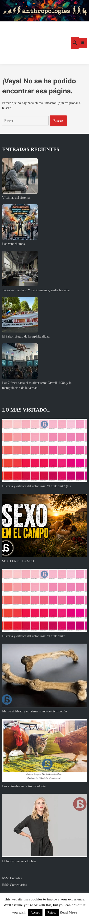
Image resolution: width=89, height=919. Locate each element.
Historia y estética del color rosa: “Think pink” (33, 636)
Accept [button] (35, 912)
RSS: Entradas (12, 878)
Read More (68, 912)
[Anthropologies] (44, 10)
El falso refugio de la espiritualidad (26, 336)
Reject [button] (51, 912)
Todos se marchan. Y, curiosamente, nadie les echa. (36, 290)
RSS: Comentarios (14, 885)
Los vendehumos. (14, 244)
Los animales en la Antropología (24, 786)
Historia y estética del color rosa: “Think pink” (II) (36, 486)
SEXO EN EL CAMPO (18, 561)
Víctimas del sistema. (16, 197)
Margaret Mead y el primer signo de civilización (34, 711)
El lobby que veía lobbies (19, 861)
